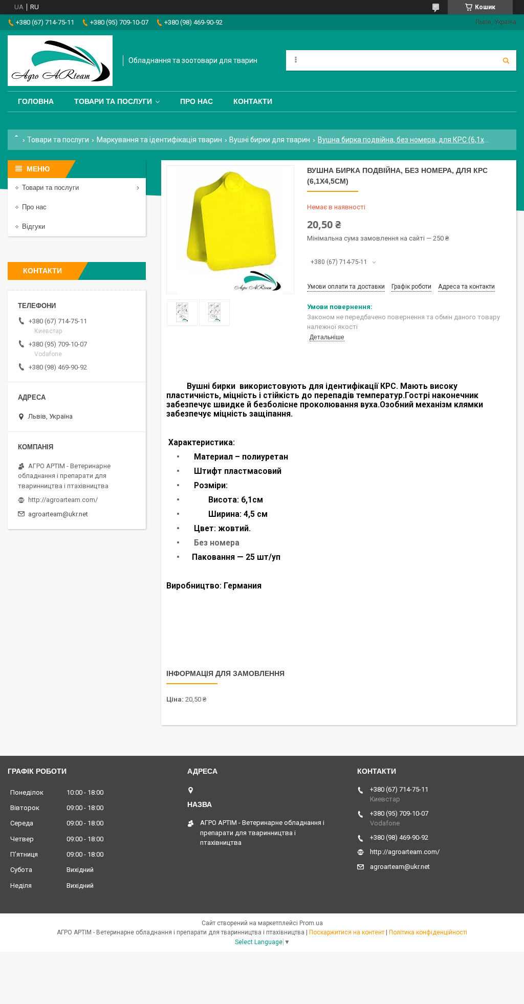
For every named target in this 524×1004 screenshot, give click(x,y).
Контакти (252, 101)
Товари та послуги (113, 101)
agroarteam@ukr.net (58, 514)
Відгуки (33, 226)
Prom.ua (311, 923)
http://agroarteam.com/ (63, 500)
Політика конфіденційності (428, 932)
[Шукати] (506, 60)
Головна (36, 101)
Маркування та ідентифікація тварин (159, 140)
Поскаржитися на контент (346, 932)
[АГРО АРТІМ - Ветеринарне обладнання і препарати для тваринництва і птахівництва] (60, 60)
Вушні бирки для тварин (269, 140)
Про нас (196, 101)
